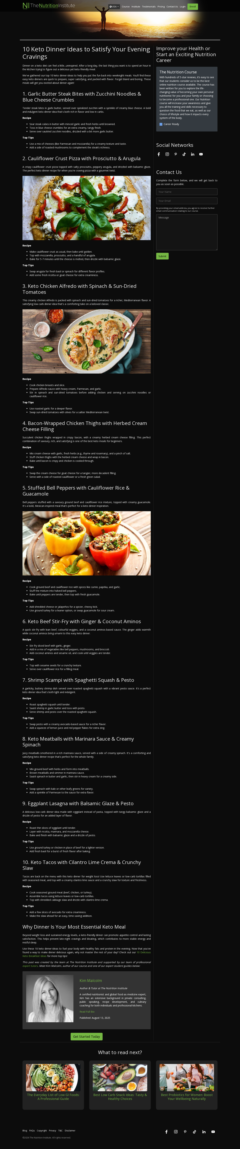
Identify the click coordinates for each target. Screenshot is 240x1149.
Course (126, 6)
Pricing (161, 6)
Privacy (52, 1130)
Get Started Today (86, 1036)
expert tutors (30, 966)
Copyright (42, 1130)
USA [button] (114, 6)
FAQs (32, 1130)
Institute (136, 6)
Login (183, 6)
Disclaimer (70, 1130)
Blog (24, 1130)
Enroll (193, 6)
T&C (60, 1130)
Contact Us (172, 6)
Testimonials (149, 6)
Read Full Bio (87, 1011)
